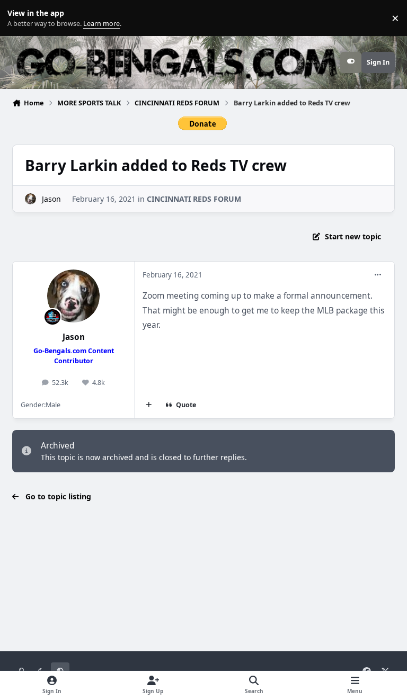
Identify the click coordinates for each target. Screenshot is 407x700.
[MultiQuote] (149, 405)
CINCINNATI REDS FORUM (194, 199)
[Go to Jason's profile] (30, 198)
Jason (51, 199)
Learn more (20, 18)
